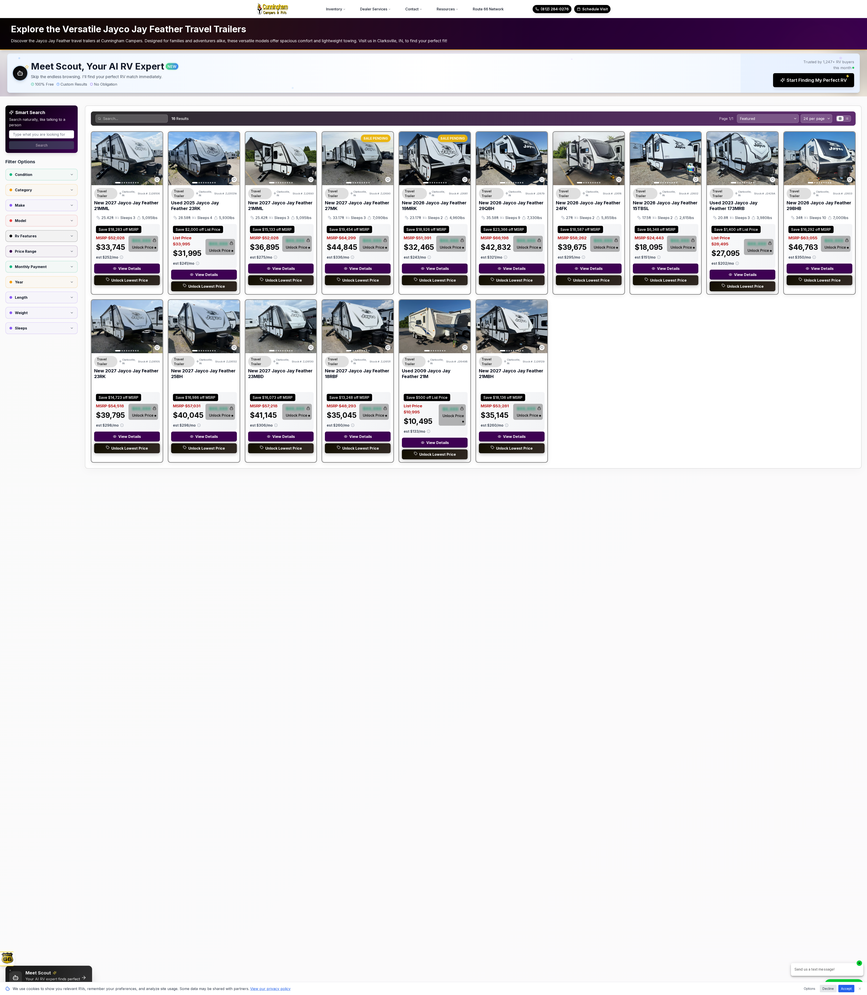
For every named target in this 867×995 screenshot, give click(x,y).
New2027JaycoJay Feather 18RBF (357, 373)
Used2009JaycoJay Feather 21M (426, 373)
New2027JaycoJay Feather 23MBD (280, 373)
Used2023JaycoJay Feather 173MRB (733, 205)
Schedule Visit (595, 9)
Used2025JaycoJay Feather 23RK (195, 205)
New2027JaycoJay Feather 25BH (203, 373)
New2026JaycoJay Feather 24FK (588, 205)
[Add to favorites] (157, 179)
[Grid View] (840, 118)
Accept (846, 988)
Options (809, 988)
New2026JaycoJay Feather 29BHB (819, 205)
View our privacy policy (270, 988)
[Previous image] (97, 158)
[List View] (847, 118)
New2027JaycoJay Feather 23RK (126, 373)
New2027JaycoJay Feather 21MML (126, 205)
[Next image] (157, 158)
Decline (828, 988)
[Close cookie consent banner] (860, 988)
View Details (129, 268)
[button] (433, 73)
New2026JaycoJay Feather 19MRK (434, 205)
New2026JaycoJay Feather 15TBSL (665, 205)
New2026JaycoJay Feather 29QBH (511, 205)
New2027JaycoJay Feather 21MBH (511, 373)
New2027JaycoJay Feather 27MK (357, 205)
